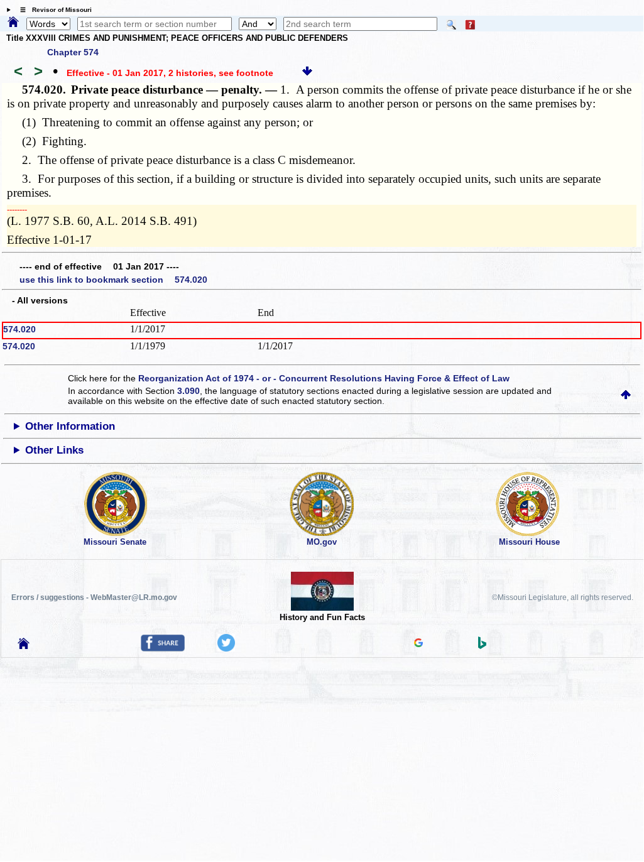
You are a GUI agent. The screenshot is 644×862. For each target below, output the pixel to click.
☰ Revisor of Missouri (53, 9)
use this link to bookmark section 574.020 (113, 280)
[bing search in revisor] (482, 646)
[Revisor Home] (24, 646)
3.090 (188, 391)
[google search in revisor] (418, 644)
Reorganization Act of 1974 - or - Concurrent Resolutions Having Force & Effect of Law (324, 378)
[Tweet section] (226, 648)
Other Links (54, 450)
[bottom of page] (307, 73)
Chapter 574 (73, 52)
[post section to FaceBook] (163, 648)
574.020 (19, 329)
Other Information (70, 426)
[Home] (13, 22)
